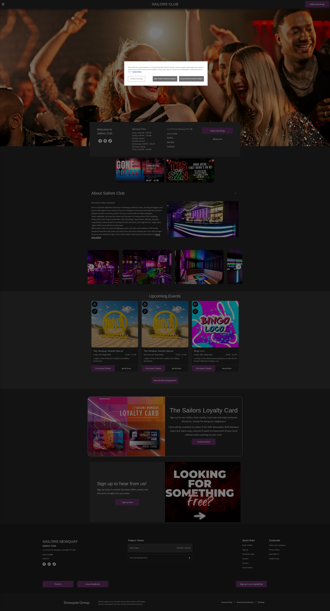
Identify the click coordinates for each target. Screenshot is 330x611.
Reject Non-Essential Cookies (165, 79)
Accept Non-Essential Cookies (191, 79)
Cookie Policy (137, 72)
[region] (166, 73)
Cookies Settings (136, 79)
